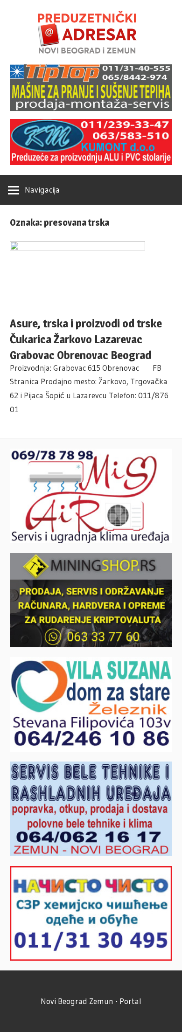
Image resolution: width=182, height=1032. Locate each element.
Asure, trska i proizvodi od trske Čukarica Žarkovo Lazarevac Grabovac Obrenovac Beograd (86, 339)
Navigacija (42, 189)
